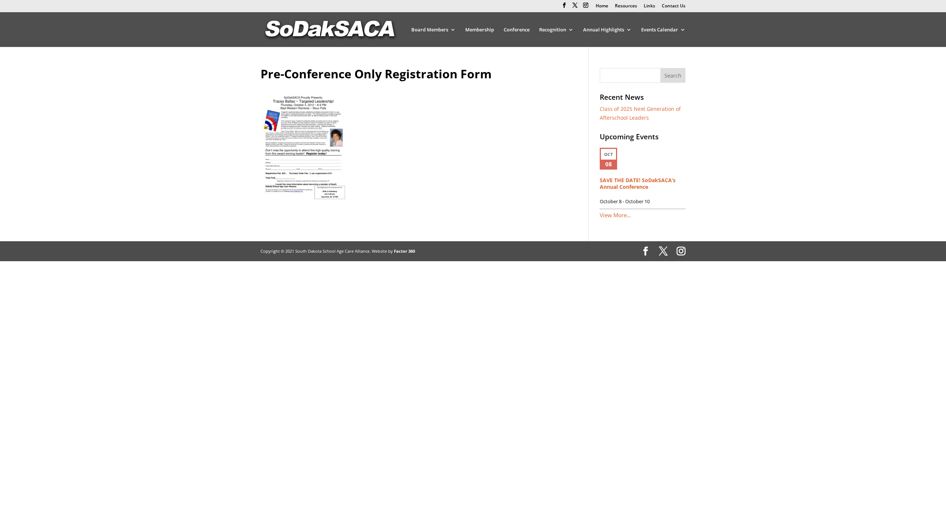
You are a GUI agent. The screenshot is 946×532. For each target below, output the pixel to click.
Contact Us (673, 6)
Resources (626, 6)
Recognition (552, 30)
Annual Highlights (603, 30)
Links (649, 6)
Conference (517, 30)
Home (602, 6)
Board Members (429, 30)
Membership (479, 30)
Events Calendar (659, 30)
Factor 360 (404, 251)
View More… (615, 215)
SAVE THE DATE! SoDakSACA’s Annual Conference (638, 183)
